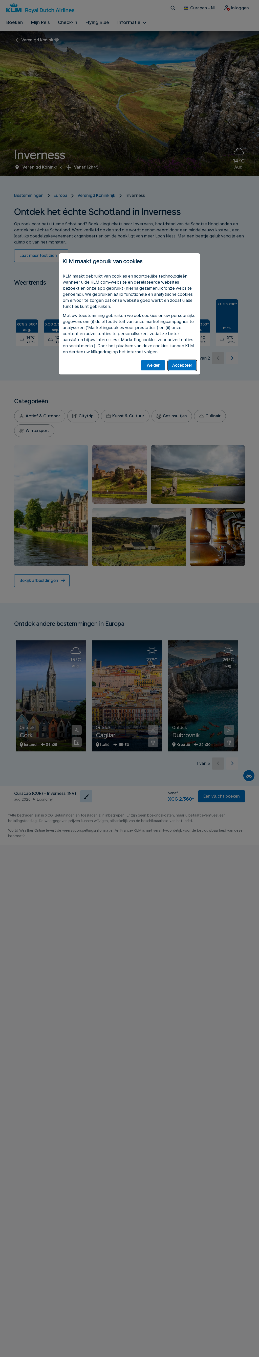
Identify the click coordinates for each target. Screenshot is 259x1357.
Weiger (153, 365)
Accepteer (182, 365)
